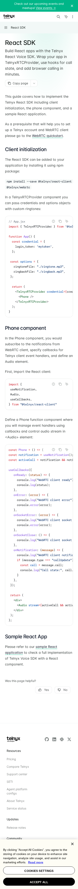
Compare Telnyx (18, 766)
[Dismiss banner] (72, 6)
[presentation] (39, 266)
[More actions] (73, 17)
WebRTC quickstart (47, 136)
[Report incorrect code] (53, 221)
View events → (46, 8)
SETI (10, 781)
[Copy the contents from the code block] (60, 221)
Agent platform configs (17, 791)
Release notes (16, 827)
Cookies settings (38, 871)
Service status (16, 808)
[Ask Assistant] (66, 221)
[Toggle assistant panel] (66, 17)
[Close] (72, 844)
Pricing (11, 759)
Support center (17, 774)
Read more (35, 862)
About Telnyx (16, 801)
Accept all (39, 882)
